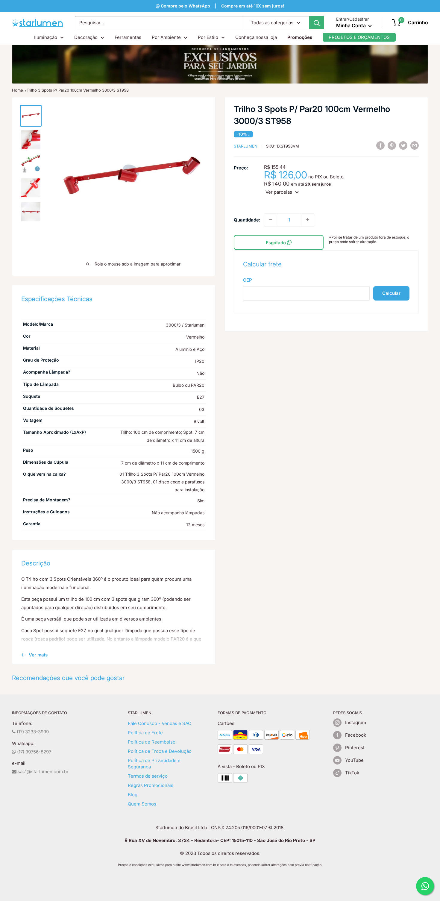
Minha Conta (351, 25)
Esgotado (276, 242)
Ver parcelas (278, 192)
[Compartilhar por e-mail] (414, 145)
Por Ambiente (166, 37)
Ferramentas (128, 37)
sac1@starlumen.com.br (42, 771)
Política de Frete (145, 732)
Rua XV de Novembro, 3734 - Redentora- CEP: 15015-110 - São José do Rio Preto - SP (221, 840)
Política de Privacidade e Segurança (154, 764)
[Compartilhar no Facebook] (380, 145)
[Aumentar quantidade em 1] (307, 219)
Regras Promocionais (150, 785)
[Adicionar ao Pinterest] (392, 145)
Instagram (355, 722)
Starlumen (245, 146)
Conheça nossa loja (256, 37)
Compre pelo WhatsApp (185, 5)
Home (17, 90)
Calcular (391, 293)
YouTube (354, 760)
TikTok (352, 773)
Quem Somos (142, 804)
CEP (247, 280)
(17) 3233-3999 (32, 732)
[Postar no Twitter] (403, 145)
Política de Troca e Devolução (160, 751)
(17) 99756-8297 (33, 752)
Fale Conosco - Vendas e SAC (159, 723)
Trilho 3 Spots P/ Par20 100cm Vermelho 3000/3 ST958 (78, 90)
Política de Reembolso (151, 742)
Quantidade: (247, 219)
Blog (132, 794)
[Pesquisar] (316, 22)
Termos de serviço (148, 776)
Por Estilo (208, 37)
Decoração (86, 37)
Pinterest (355, 747)
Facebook (355, 735)
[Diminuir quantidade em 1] (270, 219)
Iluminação (45, 37)
